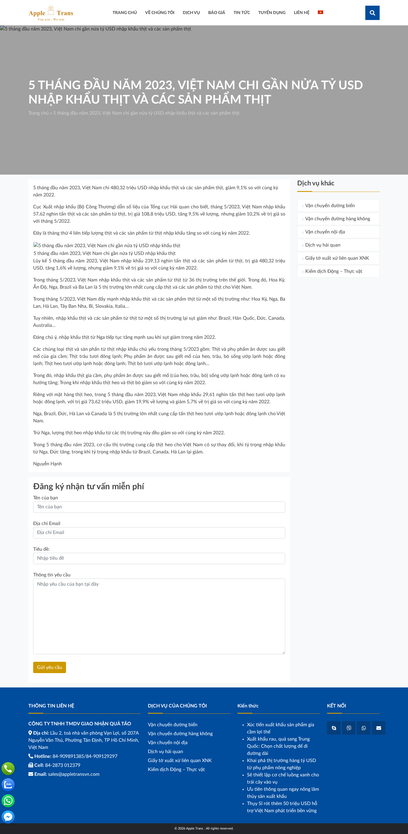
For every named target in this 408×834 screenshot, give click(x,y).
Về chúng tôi (159, 12)
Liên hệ (301, 12)
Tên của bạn (45, 498)
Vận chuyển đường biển (330, 205)
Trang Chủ (125, 12)
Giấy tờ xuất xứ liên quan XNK (337, 258)
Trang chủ (38, 113)
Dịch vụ (191, 12)
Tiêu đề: (41, 549)
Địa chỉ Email (46, 523)
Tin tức (242, 12)
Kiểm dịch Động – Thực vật (333, 271)
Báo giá (216, 12)
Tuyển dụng (272, 12)
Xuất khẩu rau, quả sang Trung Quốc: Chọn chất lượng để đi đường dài (278, 746)
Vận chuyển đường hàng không (337, 218)
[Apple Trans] (50, 12)
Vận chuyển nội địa (325, 232)
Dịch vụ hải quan (322, 245)
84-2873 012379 (62, 765)
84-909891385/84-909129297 (85, 756)
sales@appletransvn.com (73, 774)
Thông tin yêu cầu (51, 575)
